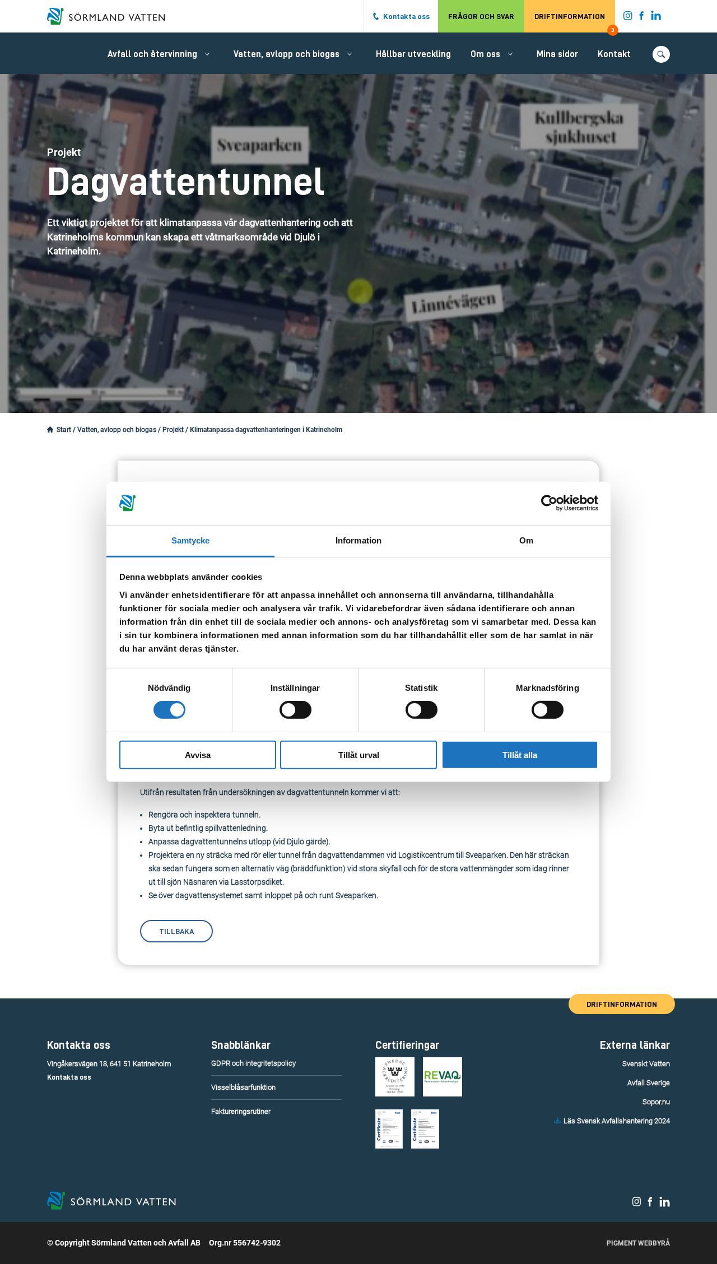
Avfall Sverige (648, 1083)
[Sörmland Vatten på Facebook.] (641, 17)
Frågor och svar (481, 16)
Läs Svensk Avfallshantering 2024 (617, 1121)
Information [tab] (358, 540)
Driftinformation (574, 22)
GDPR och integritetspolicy (253, 1063)
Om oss (485, 54)
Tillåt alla (519, 754)
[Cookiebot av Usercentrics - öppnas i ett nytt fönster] (549, 503)
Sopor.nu (656, 1102)
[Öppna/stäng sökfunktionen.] (661, 54)
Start (64, 430)
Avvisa (198, 754)
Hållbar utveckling (413, 54)
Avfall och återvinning (152, 54)
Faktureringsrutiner (241, 1111)
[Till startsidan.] (111, 16)
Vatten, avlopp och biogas (286, 54)
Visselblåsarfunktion (243, 1087)
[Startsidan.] (50, 430)
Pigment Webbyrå (638, 1243)
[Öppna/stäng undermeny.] (207, 54)
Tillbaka (176, 931)
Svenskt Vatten (646, 1063)
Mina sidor (557, 54)
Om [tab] (526, 540)
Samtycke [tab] (190, 540)
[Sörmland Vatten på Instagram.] (627, 17)
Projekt (173, 430)
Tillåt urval (358, 754)
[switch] (295, 710)
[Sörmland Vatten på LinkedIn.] (656, 17)
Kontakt (614, 54)
